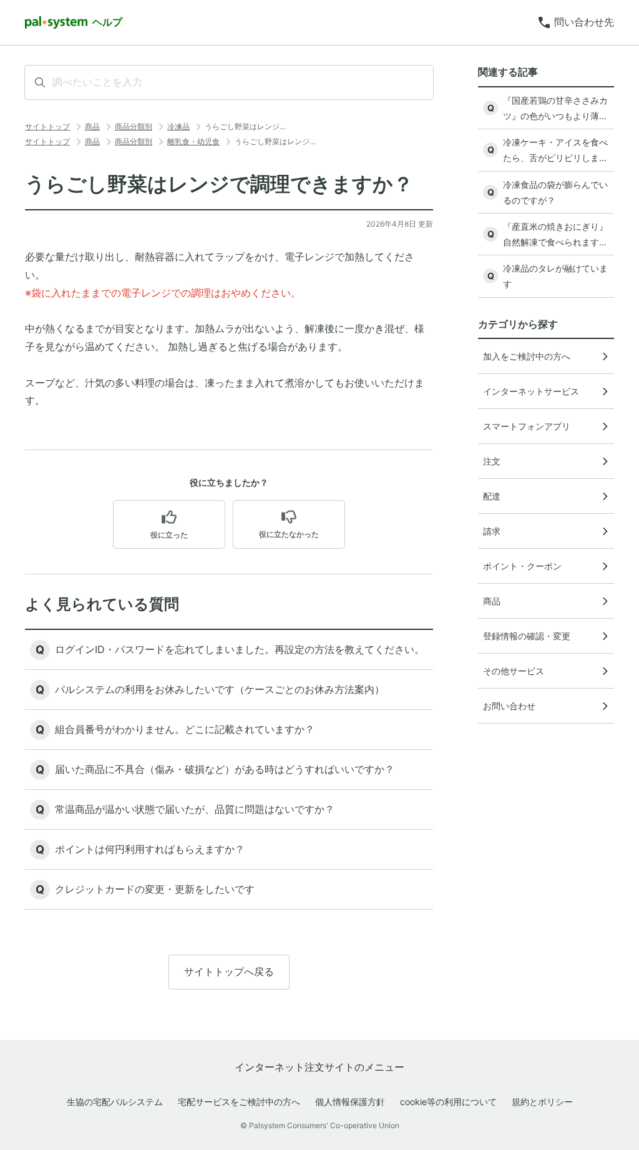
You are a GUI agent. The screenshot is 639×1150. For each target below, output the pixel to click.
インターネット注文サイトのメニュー (319, 1067)
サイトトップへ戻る (229, 971)
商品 (92, 126)
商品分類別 (133, 126)
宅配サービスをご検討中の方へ (239, 1101)
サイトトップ (47, 126)
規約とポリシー (542, 1101)
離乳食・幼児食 (193, 141)
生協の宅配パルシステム (115, 1101)
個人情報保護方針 (350, 1101)
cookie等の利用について (448, 1101)
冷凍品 (178, 126)
